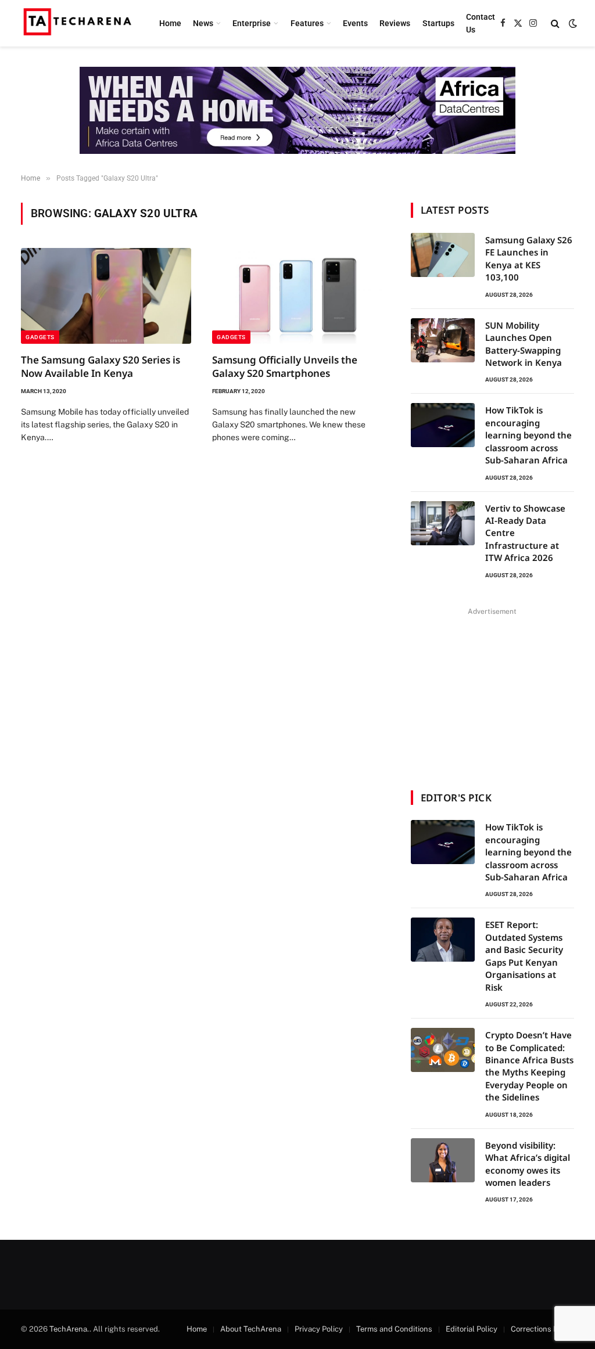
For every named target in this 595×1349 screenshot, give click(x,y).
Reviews (394, 23)
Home (170, 23)
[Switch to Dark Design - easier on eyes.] (572, 23)
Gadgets (40, 337)
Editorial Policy (471, 1329)
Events (355, 23)
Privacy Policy (319, 1329)
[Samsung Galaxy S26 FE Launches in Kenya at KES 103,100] (443, 255)
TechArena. (69, 1329)
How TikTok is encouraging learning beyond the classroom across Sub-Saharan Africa (528, 435)
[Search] (555, 23)
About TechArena (250, 1329)
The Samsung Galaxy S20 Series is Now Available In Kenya (100, 366)
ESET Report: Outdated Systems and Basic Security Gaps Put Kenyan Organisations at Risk (524, 955)
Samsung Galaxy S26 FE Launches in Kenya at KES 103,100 (528, 258)
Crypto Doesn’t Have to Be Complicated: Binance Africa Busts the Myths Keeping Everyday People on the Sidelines (529, 1066)
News (203, 23)
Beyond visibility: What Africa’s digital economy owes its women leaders (527, 1163)
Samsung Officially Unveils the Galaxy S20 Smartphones (284, 366)
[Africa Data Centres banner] (297, 110)
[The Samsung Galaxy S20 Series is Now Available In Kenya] (106, 296)
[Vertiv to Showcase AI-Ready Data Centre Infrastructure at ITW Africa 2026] (443, 523)
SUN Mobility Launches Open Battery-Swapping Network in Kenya (523, 343)
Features (307, 23)
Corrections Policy (542, 1329)
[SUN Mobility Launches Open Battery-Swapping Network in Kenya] (443, 340)
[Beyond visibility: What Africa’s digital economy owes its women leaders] (443, 1160)
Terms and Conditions (394, 1329)
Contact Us (480, 23)
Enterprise (251, 23)
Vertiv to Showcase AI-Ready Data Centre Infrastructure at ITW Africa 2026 (525, 533)
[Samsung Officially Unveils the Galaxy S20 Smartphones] (297, 296)
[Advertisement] (492, 691)
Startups (438, 23)
